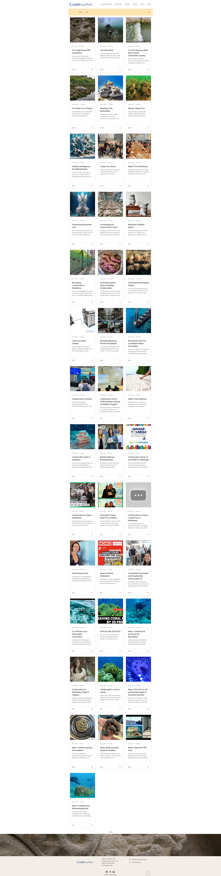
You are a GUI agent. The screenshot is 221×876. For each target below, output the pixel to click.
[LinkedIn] (113, 868)
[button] (149, 12)
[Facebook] (110, 868)
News (87, 12)
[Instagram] (106, 868)
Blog (80, 12)
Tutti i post (73, 12)
